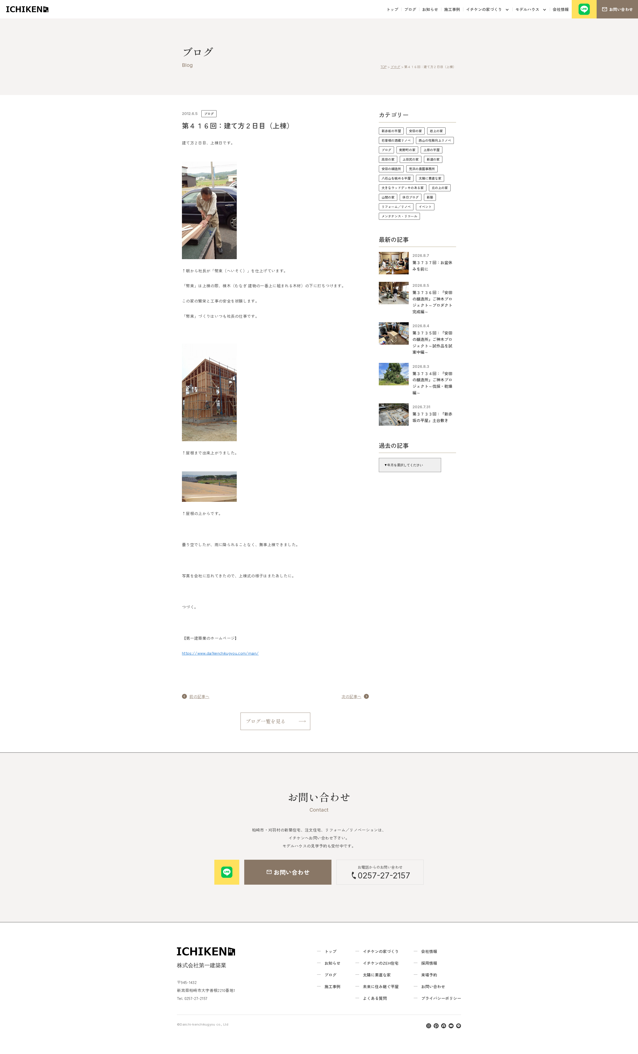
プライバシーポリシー (441, 998)
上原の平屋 (431, 149)
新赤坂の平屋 (391, 130)
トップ (392, 9)
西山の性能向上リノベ (435, 140)
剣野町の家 (407, 149)
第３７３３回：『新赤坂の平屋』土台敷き (432, 417)
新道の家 (433, 159)
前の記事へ (199, 696)
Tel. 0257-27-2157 (192, 998)
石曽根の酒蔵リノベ (396, 140)
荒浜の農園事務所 (422, 168)
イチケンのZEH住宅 (381, 963)
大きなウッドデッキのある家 (403, 187)
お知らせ (430, 9)
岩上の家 (436, 130)
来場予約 (429, 975)
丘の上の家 (440, 187)
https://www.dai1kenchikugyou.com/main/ (220, 653)
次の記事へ (351, 696)
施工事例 (452, 9)
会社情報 (561, 9)
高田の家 (388, 159)
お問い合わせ (433, 986)
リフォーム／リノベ (396, 206)
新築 (430, 197)
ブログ (410, 9)
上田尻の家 (410, 159)
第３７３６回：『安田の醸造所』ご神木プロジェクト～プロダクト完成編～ (432, 302)
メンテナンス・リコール (399, 216)
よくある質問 (375, 998)
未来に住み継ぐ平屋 (381, 986)
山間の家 (388, 197)
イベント (425, 206)
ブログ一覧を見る (266, 721)
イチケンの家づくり (484, 9)
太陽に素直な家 (430, 178)
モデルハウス (527, 9)
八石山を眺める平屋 (396, 178)
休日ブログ (410, 197)
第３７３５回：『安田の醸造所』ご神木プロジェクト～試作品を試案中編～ (432, 342)
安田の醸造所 (391, 168)
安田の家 (415, 130)
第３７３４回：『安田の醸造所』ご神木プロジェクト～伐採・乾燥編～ (432, 383)
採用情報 (429, 963)
